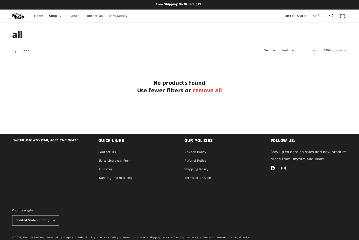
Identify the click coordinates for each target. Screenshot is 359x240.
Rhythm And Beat (34, 238)
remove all (207, 90)
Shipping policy (159, 238)
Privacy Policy (195, 152)
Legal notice (242, 238)
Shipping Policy (196, 169)
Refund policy (86, 238)
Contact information (216, 238)
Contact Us (107, 152)
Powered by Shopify (60, 238)
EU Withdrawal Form (115, 160)
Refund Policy (195, 160)
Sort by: (270, 50)
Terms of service (134, 238)
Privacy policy (109, 238)
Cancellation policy (186, 238)
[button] (54, 16)
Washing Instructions (115, 177)
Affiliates (105, 169)
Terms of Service (197, 177)
